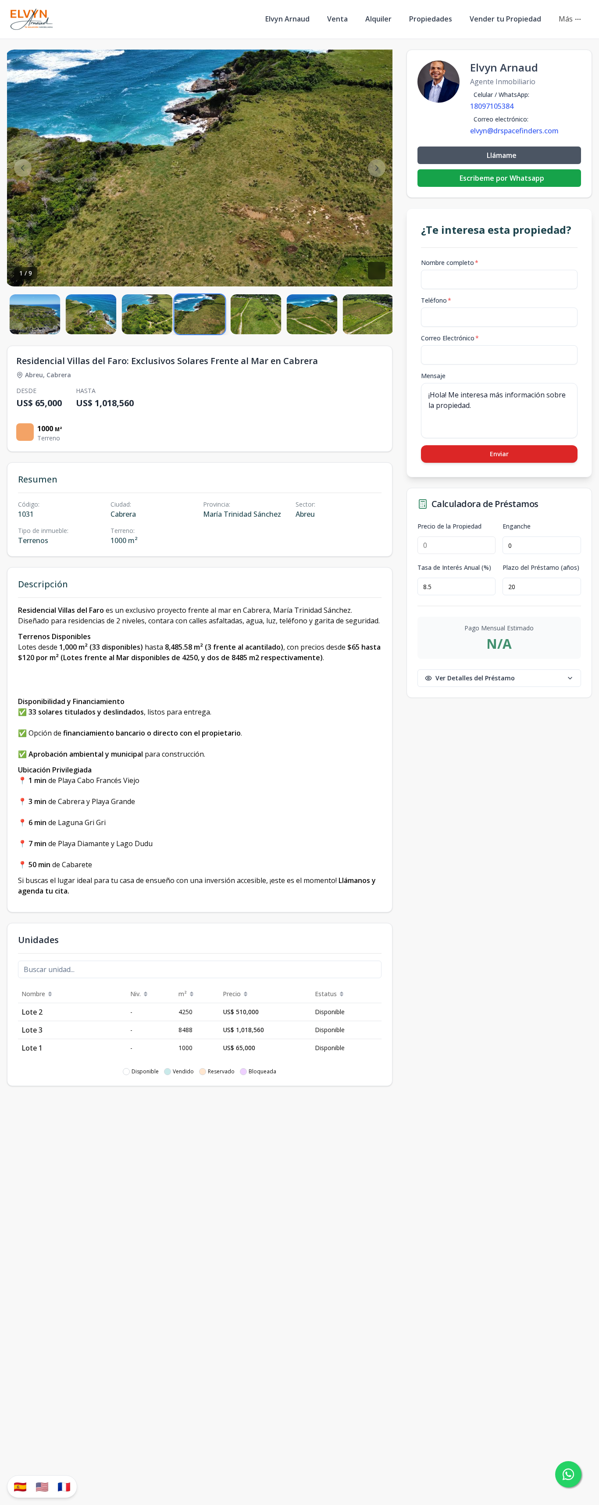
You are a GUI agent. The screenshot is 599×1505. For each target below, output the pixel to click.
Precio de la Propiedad (449, 526)
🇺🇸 (42, 1486)
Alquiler (378, 19)
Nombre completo (449, 262)
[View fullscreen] (376, 270)
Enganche (517, 526)
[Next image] (376, 168)
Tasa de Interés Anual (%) (454, 568)
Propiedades (430, 19)
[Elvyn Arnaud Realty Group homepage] (32, 19)
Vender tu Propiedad (505, 19)
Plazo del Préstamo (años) (541, 568)
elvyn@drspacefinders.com (514, 131)
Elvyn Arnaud (287, 19)
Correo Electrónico (450, 338)
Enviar (499, 454)
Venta (337, 19)
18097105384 (491, 106)
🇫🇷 (64, 1486)
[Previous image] (23, 168)
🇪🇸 (20, 1486)
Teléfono (436, 300)
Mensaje (433, 376)
